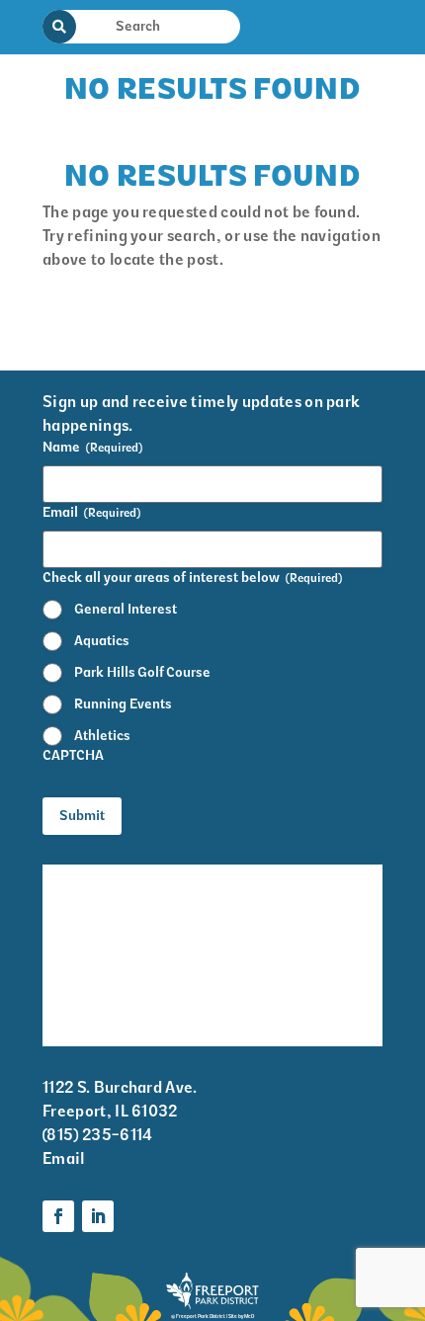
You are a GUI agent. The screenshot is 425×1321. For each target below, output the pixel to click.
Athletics (102, 735)
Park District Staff (110, 955)
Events (67, 916)
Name (92, 447)
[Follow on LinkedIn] (98, 1216)
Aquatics (101, 640)
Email (91, 512)
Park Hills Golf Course (142, 672)
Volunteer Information (86, 1008)
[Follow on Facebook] (58, 1216)
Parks (252, 955)
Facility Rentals (99, 877)
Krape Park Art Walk (305, 877)
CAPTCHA (73, 755)
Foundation (273, 994)
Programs (267, 916)
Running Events (123, 704)
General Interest (125, 609)
